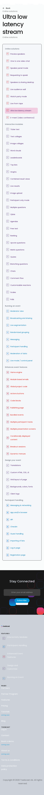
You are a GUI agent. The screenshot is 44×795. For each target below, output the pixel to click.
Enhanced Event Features (15, 655)
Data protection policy (9, 768)
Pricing (4, 705)
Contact (5, 735)
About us (5, 752)
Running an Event (15, 677)
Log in (4, 729)
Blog (3, 721)
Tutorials (5, 713)
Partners (5, 688)
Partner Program (9, 694)
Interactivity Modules (17, 637)
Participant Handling (17, 645)
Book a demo (7, 743)
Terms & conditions (10, 760)
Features (5, 699)
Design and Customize (12, 667)
